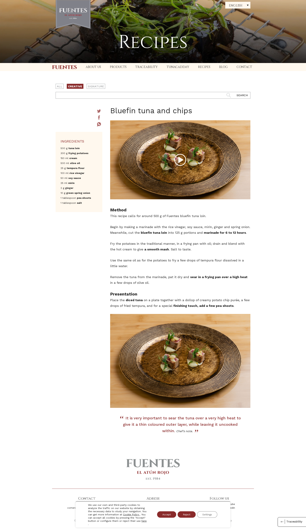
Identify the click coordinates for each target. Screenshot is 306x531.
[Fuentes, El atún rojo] (73, 14)
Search (242, 95)
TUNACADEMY (178, 67)
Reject (186, 514)
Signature (96, 86)
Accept (166, 514)
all (59, 86)
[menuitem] (237, 5)
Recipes (204, 67)
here (144, 520)
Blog (223, 67)
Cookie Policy (131, 514)
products (118, 67)
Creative (75, 86)
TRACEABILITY (146, 67)
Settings (207, 514)
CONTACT (244, 67)
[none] (237, 5)
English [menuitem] (235, 6)
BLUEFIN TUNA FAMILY (64, 67)
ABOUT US (93, 67)
